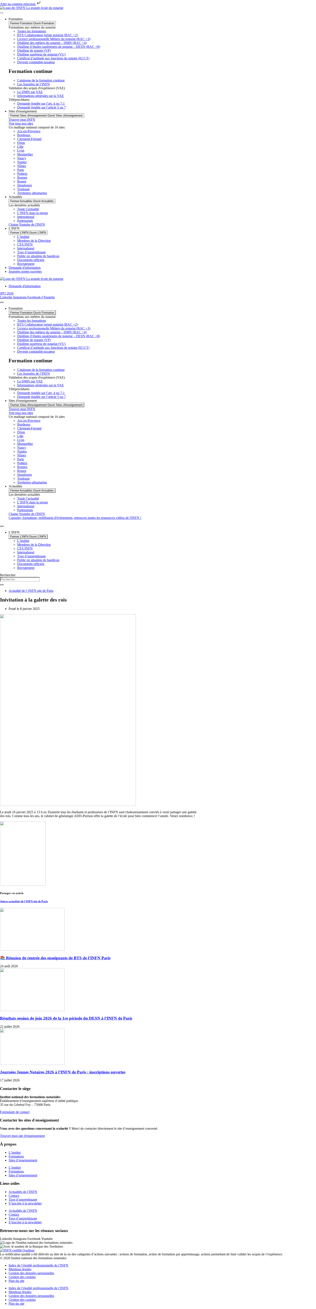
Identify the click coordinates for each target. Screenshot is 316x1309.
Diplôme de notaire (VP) (34, 50)
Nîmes (21, 166)
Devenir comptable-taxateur (36, 62)
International (25, 217)
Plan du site (16, 1281)
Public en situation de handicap (38, 256)
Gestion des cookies (22, 1277)
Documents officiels (30, 260)
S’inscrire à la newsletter (25, 1203)
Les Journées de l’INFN (33, 84)
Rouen (21, 181)
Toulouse (23, 189)
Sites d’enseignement (23, 1160)
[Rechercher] (1, 584)
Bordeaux (24, 135)
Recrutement (25, 264)
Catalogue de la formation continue (41, 80)
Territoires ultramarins (32, 193)
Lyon (20, 150)
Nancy (21, 158)
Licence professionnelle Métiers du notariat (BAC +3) (53, 39)
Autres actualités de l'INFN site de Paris (24, 901)
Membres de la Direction (34, 240)
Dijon (21, 143)
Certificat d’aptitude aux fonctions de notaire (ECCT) (53, 58)
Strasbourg (24, 185)
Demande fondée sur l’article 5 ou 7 (41, 107)
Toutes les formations (31, 31)
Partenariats (25, 220)
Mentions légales (20, 1269)
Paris (20, 170)
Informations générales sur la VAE (40, 96)
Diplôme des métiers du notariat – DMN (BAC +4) (52, 43)
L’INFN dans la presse (32, 213)
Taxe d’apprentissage (31, 252)
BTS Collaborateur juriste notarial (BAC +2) (47, 35)
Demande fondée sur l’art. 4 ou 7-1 (41, 103)
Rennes (22, 177)
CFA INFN (25, 244)
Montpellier (25, 154)
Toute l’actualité (28, 209)
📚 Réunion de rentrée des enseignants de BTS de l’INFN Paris (55, 958)
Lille (20, 146)
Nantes (22, 162)
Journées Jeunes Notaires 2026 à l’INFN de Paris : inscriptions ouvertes (62, 1072)
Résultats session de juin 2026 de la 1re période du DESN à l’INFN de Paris (66, 1018)
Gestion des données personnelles (31, 1273)
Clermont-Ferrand (29, 139)
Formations (16, 1156)
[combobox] (20, 579)
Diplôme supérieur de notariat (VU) (41, 54)
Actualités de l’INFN (23, 1192)
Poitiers (22, 173)
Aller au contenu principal (18, 4)
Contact (14, 1195)
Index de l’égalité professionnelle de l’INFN (38, 1265)
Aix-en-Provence (28, 131)
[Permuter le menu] (1, 13)
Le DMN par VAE (30, 92)
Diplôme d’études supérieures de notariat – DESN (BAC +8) (58, 46)
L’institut (23, 237)
